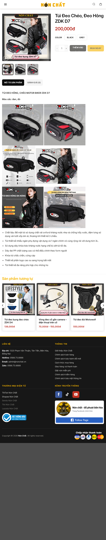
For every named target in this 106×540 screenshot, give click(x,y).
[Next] (46, 37)
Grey (82, 37)
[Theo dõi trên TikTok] (67, 394)
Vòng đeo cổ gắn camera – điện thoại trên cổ (18, 321)
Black (70, 37)
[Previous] (6, 37)
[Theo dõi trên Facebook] (58, 394)
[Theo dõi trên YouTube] (75, 394)
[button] (5, 4)
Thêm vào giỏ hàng (78, 48)
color (58, 38)
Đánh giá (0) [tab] (34, 82)
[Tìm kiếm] (93, 4)
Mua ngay (95, 48)
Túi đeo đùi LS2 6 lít (83, 319)
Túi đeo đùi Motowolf (50, 319)
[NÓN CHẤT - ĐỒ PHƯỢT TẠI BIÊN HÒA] (53, 4)
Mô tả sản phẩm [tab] (13, 82)
